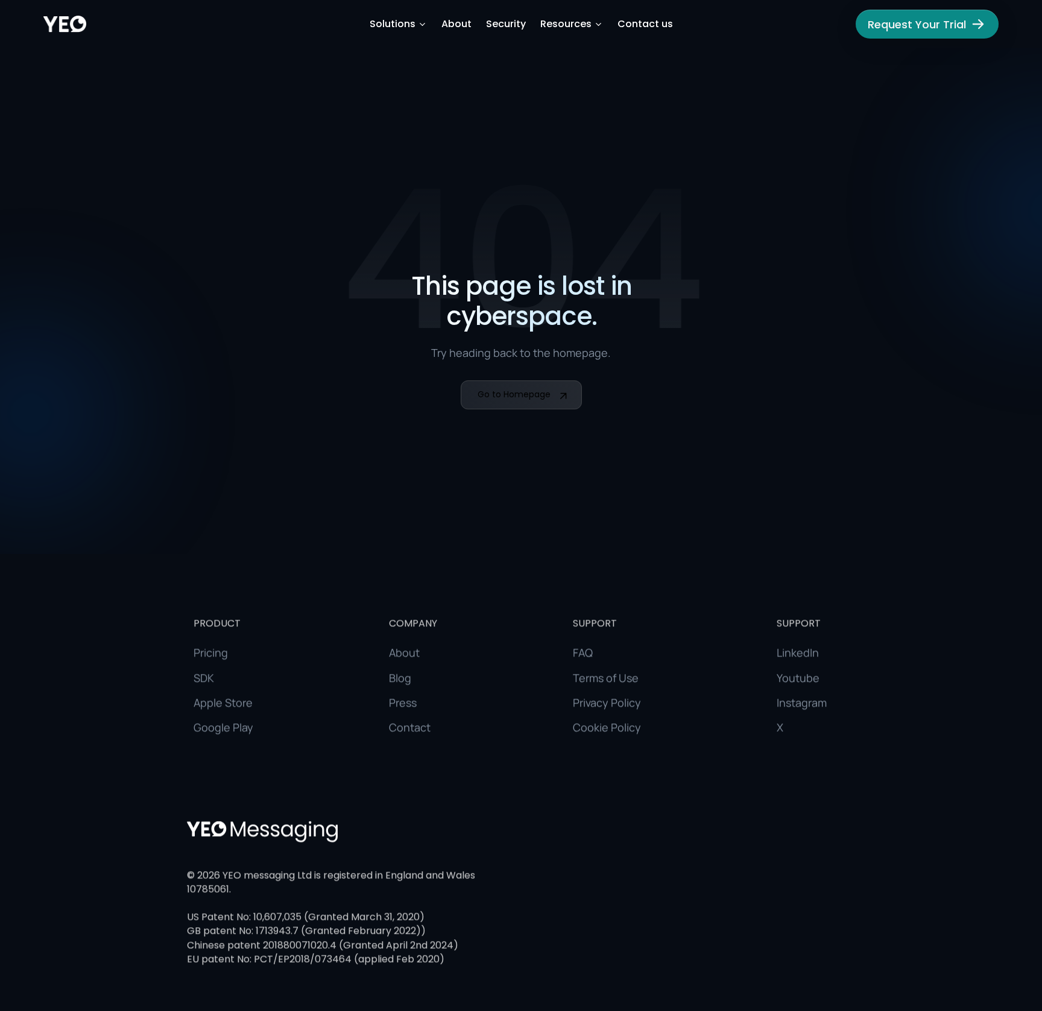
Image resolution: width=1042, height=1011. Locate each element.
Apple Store (223, 702)
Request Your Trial (917, 24)
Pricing (211, 652)
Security (506, 24)
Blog (400, 677)
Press (403, 702)
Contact (410, 727)
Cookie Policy (607, 727)
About (456, 24)
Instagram (802, 702)
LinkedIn (798, 652)
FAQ (583, 652)
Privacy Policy (607, 702)
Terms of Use (606, 677)
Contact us (645, 24)
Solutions (392, 24)
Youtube (798, 677)
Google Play (223, 727)
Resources (566, 24)
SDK (204, 677)
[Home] (64, 24)
